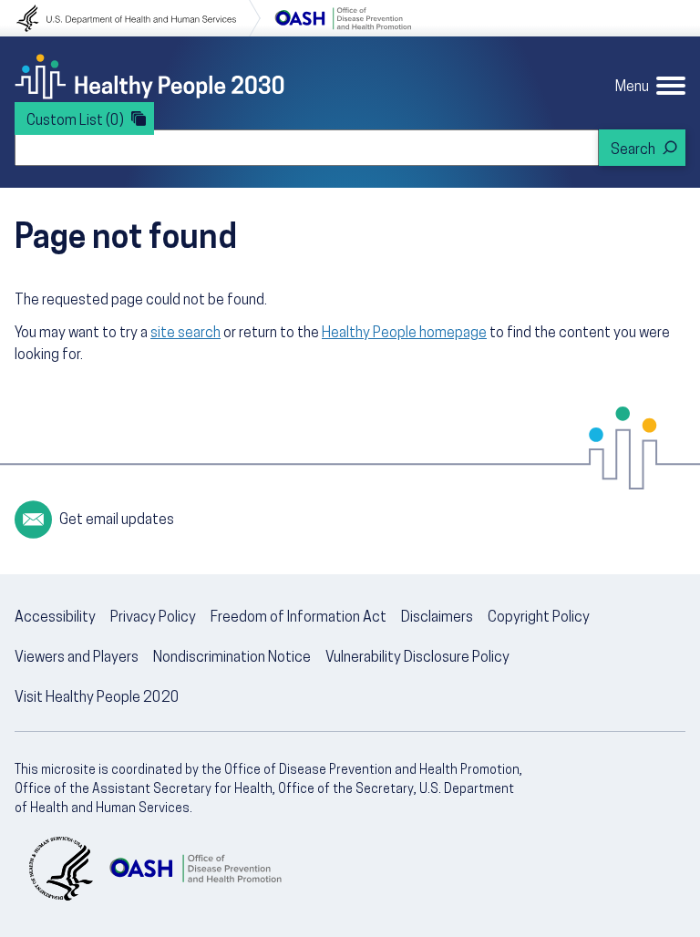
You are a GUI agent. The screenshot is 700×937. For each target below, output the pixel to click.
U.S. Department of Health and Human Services (138, 18)
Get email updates (116, 520)
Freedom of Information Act (298, 618)
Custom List (75, 121)
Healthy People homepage (404, 333)
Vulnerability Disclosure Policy (417, 658)
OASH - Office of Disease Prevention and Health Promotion (195, 868)
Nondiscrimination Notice (232, 658)
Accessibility (55, 618)
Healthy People (149, 76)
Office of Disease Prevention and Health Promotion (342, 18)
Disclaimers (437, 618)
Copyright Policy (539, 618)
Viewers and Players (77, 658)
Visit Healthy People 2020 (97, 698)
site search (185, 333)
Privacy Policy (153, 618)
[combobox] (307, 147)
